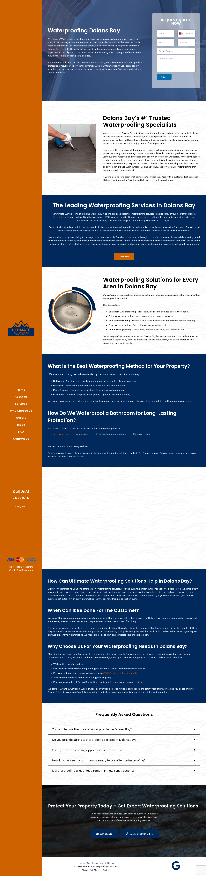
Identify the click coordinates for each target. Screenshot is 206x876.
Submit (164, 77)
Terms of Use (84, 863)
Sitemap (110, 863)
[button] (29, 403)
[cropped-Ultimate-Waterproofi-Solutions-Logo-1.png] (21, 328)
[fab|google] (176, 865)
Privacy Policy (98, 863)
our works (142, 163)
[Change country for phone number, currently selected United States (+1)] (180, 33)
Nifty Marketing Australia (100, 870)
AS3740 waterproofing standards (119, 673)
